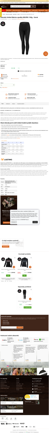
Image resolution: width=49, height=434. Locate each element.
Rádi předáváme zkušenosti (13, 93)
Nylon (8, 192)
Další (46, 10)
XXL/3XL (10, 281)
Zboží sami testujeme (31, 93)
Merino (6, 192)
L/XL (7, 281)
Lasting (6, 188)
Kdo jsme (18, 380)
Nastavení (14, 222)
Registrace (46, 2)
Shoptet (28, 432)
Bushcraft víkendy (19, 385)
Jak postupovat (5, 246)
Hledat (33, 6)
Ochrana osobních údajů (4, 388)
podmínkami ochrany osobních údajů (16, 329)
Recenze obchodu (19, 388)
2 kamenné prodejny (12, 97)
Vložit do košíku (28, 307)
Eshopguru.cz (36, 432)
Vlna (10, 192)
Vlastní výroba (6, 2)
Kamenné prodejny (22, 2)
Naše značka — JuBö (19, 383)
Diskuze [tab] (13, 103)
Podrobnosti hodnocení (20, 19)
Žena (6, 194)
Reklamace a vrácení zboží (5, 386)
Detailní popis (2, 61)
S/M (5, 281)
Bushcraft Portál (19, 386)
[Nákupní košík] (47, 6)
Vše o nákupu (11, 2)
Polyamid (12, 192)
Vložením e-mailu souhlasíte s (11, 329)
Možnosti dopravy (16, 78)
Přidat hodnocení (36, 230)
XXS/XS (2, 281)
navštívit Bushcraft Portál (8, 222)
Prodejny (17, 382)
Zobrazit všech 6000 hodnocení (10, 342)
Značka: (40, 74)
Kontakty (17, 389)
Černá (6, 190)
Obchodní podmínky (3, 385)
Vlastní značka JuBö (31, 97)
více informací (12, 399)
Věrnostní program (3, 382)
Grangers (18, 138)
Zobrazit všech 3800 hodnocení (26, 342)
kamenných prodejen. (5, 244)
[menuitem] (3, 10)
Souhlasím (35, 222)
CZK (35, 2)
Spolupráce (16, 2)
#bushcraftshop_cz (39, 366)
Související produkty (20, 103)
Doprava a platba (3, 380)
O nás (2, 2)
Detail (8, 275)
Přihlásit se (20, 327)
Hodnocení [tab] (8, 103)
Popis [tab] (2, 103)
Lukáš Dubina (21, 432)
